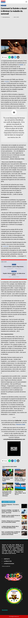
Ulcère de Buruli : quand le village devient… (14, 266)
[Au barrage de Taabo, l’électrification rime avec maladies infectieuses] (7, 486)
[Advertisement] (14, 28)
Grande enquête (14, 271)
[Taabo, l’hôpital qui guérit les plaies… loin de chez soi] (20, 486)
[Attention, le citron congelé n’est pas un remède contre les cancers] (24, 517)
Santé (5, 5)
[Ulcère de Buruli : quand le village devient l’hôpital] (7, 473)
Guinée (2, 5)
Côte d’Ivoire (14, 264)
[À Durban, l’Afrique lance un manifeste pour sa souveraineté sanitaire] (24, 522)
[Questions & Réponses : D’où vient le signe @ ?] (24, 506)
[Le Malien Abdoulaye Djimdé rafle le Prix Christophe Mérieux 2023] (24, 528)
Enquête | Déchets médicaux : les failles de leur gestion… (14, 274)
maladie (6, 81)
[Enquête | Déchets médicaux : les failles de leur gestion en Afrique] (20, 473)
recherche (6, 246)
